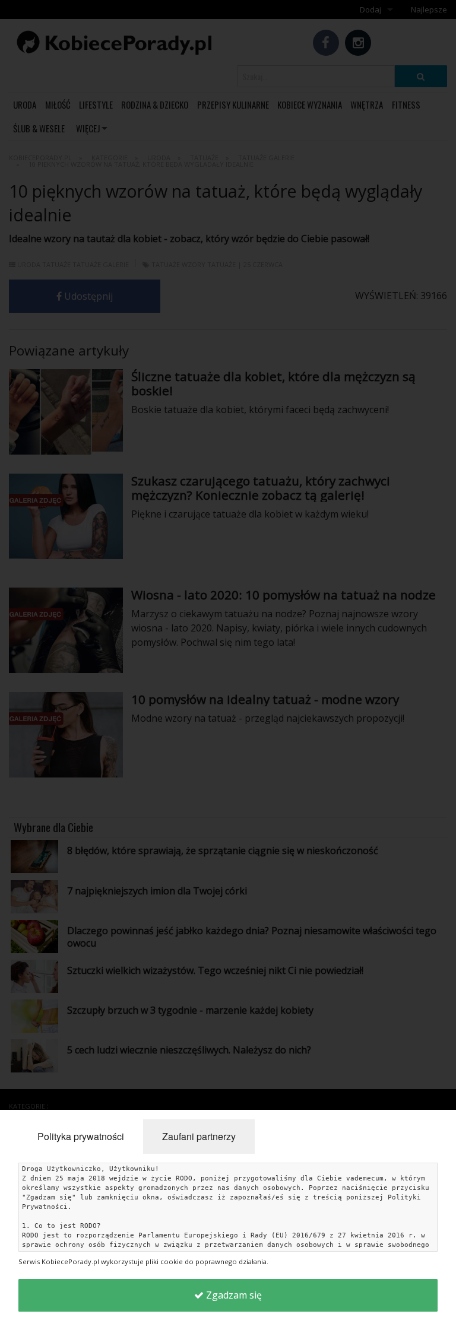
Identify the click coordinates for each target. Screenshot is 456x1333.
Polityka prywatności (80, 1136)
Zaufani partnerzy (199, 1136)
